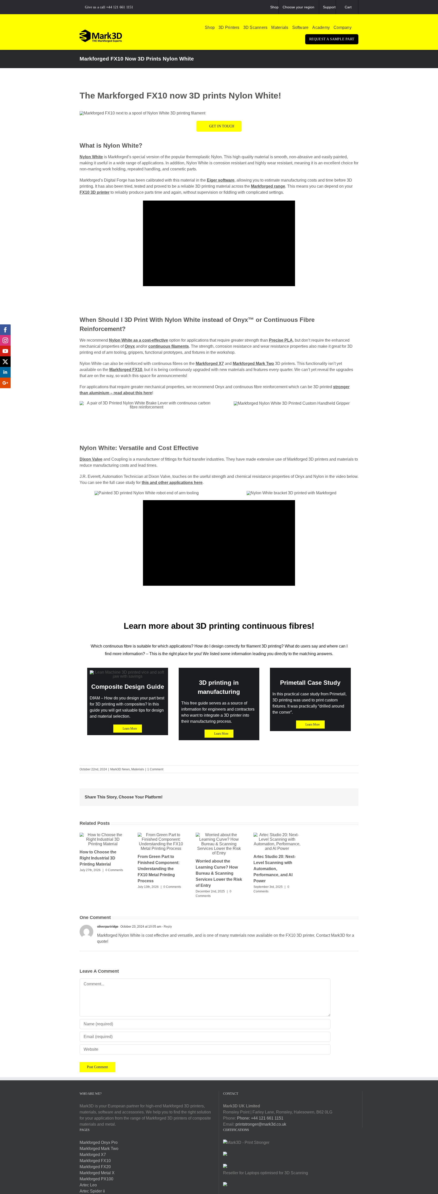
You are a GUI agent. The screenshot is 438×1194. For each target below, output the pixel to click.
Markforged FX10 (125, 369)
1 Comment (155, 769)
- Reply (166, 926)
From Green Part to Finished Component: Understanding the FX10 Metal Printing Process (158, 868)
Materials (137, 769)
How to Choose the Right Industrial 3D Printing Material (98, 858)
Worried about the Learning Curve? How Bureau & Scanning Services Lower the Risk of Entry (219, 873)
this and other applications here (172, 482)
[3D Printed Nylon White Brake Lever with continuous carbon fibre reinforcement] (146, 403)
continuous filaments (168, 346)
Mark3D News (120, 769)
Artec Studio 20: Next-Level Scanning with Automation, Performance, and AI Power (274, 868)
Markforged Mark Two (253, 363)
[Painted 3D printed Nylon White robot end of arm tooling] (147, 493)
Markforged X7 (210, 363)
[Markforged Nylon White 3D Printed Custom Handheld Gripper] (292, 403)
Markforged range (268, 186)
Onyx (130, 346)
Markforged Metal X (97, 1173)
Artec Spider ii (92, 1191)
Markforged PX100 (96, 1179)
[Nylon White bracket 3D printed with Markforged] (291, 493)
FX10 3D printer (95, 192)
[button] (356, 27)
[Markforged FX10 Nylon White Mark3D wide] (142, 113)
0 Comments (114, 870)
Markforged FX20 (95, 1167)
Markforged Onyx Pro (99, 1142)
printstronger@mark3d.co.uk (260, 1124)
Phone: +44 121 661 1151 (260, 1118)
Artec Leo (88, 1185)
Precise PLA (281, 340)
